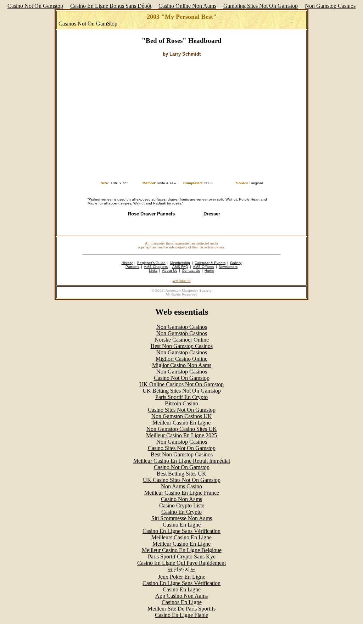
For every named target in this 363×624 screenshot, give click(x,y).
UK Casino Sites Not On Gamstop (181, 480)
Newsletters (228, 267)
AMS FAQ (180, 267)
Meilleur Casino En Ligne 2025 (181, 435)
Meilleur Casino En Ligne (181, 423)
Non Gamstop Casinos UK (181, 416)
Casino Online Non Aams (187, 6)
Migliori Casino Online (181, 359)
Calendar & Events (210, 263)
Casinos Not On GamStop (87, 24)
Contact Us (191, 270)
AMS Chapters (156, 267)
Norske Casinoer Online (182, 340)
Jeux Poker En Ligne (181, 577)
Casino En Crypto (181, 512)
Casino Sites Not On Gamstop (182, 410)
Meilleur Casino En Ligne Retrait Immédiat (181, 461)
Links (153, 270)
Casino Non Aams (181, 499)
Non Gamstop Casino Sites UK (181, 429)
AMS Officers (203, 267)
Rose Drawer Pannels (151, 214)
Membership (180, 263)
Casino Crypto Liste (181, 505)
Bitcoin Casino (181, 403)
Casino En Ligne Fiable (181, 615)
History (127, 263)
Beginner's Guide (151, 263)
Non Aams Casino (181, 486)
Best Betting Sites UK (181, 474)
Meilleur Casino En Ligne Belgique (182, 550)
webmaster (182, 280)
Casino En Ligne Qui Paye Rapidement (181, 563)
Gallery (235, 263)
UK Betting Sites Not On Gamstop (182, 391)
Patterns (132, 267)
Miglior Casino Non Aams (181, 365)
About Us (169, 270)
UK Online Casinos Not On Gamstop (181, 384)
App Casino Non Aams (181, 596)
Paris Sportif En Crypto (181, 397)
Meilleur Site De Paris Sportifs (181, 609)
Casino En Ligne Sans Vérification (181, 531)
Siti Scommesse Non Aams (181, 518)
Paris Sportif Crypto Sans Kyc (182, 556)
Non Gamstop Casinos (330, 6)
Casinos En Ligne (182, 602)
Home (209, 270)
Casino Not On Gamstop (35, 6)
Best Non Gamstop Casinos (182, 346)
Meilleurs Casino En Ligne (181, 537)
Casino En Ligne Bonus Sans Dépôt (110, 6)
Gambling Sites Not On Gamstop (260, 6)
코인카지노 (181, 570)
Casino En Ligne (182, 525)
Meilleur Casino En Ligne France (181, 493)
